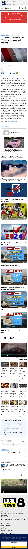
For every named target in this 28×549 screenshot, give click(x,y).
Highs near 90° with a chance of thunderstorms (14, 310)
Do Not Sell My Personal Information (9, 516)
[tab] (5, 449)
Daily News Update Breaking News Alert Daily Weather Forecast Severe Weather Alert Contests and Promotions (6, 527)
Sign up (24, 439)
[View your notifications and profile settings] (25, 449)
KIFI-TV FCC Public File (17, 513)
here (8, 434)
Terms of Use (10, 511)
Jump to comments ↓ (5, 126)
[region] (14, 457)
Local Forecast (14, 121)
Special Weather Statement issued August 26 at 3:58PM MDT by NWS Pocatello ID (13, 19)
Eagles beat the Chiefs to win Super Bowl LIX (12, 222)
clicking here (5, 430)
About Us (9, 513)
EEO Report (4, 511)
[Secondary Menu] (3, 8)
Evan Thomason (6, 66)
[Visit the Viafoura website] (24, 475)
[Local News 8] (9, 8)
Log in (21, 439)
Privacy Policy (17, 511)
